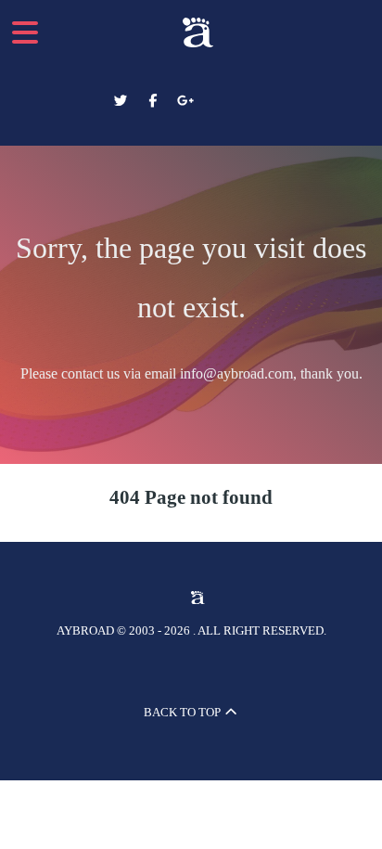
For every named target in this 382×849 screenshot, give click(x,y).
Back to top (183, 712)
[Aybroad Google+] (185, 101)
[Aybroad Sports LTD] (191, 32)
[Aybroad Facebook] (154, 101)
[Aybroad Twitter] (123, 101)
